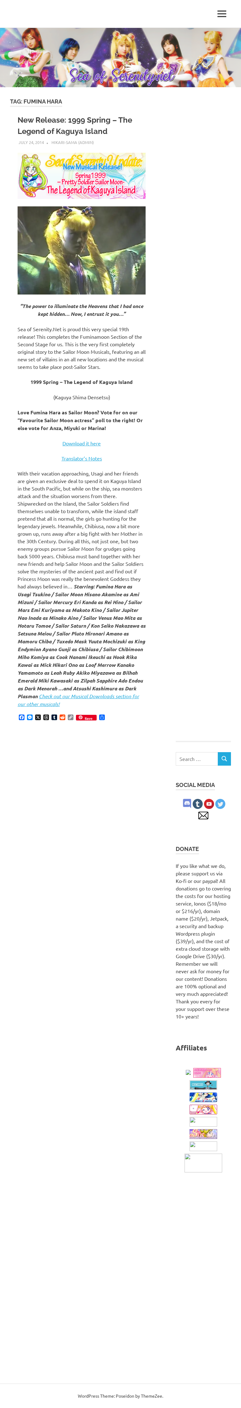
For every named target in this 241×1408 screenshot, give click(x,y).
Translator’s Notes (82, 458)
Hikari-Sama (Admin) (72, 142)
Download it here (81, 443)
